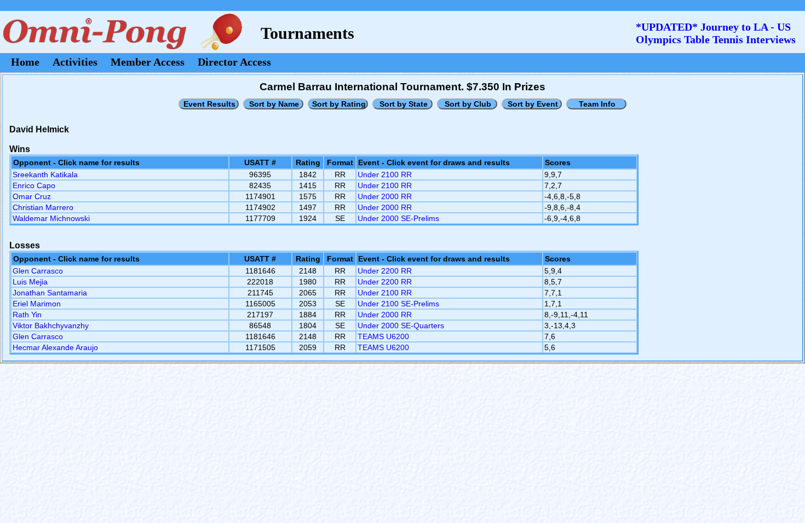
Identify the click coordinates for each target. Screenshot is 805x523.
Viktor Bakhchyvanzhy (51, 325)
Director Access (234, 62)
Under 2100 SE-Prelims (398, 303)
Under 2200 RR (385, 270)
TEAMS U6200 (383, 336)
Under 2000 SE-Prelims (398, 218)
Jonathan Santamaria (50, 292)
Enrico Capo (34, 185)
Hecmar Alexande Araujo (55, 347)
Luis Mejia (30, 281)
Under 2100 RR (385, 174)
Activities (75, 62)
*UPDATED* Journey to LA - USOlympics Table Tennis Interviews (716, 33)
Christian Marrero (43, 207)
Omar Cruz (32, 196)
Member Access (148, 62)
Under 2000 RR (385, 196)
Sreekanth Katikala (45, 174)
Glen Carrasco (38, 270)
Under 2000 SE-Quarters (401, 325)
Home (25, 62)
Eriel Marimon (37, 303)
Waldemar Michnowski (51, 218)
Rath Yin (27, 314)
